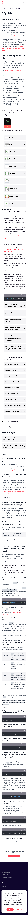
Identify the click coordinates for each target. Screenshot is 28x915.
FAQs (4, 454)
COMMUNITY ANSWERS (7, 877)
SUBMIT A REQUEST (6, 884)
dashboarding (6, 8)
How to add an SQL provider (12, 70)
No (17, 842)
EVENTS (4, 886)
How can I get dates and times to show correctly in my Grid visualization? (14, 548)
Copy (24, 295)
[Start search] (23, 2)
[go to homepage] (3, 2)
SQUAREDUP (5, 869)
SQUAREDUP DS (6, 872)
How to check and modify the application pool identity (13, 48)
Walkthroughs (8, 432)
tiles (13, 8)
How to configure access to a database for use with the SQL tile (13, 491)
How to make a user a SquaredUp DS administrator (14, 249)
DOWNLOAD (5, 874)
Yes (11, 842)
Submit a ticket (13, 856)
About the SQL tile (10, 19)
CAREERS (4, 889)
